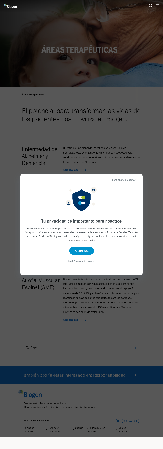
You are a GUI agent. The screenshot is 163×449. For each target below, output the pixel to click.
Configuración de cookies (81, 261)
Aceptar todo (82, 250)
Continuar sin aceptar (123, 179)
